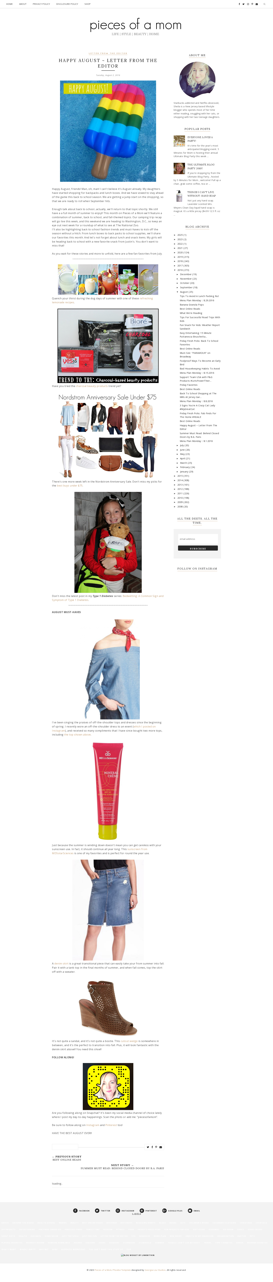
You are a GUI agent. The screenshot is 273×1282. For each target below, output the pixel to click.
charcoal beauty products (92, 386)
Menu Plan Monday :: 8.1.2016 (196, 441)
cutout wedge (129, 1041)
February (185, 467)
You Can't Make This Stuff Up (106, 1249)
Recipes (78, 1242)
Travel (208, 1242)
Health (23, 1236)
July (182, 445)
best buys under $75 (70, 485)
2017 (180, 265)
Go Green (228, 1229)
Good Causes (255, 1229)
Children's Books (199, 1223)
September (186, 287)
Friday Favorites (189, 384)
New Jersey (176, 1236)
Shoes (102, 1242)
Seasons (90, 1242)
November (186, 278)
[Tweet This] (148, 1147)
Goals (240, 1229)
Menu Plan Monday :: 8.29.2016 (197, 300)
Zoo (129, 1249)
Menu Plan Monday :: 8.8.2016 (196, 401)
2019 (180, 256)
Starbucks (129, 1242)
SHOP (88, 4)
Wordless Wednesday (73, 1249)
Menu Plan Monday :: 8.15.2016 (197, 372)
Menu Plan (160, 1236)
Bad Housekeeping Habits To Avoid (200, 368)
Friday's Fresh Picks (149, 1229)
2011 (180, 493)
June (183, 449)
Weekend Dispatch (257, 1242)
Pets (252, 1236)
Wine (55, 1249)
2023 (180, 239)
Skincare (114, 1242)
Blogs (162, 1223)
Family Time (93, 1229)
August (184, 291)
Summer (159, 1242)
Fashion (107, 1229)
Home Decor (51, 1236)
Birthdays (126, 1223)
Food (131, 1229)
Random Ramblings (59, 1242)
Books (173, 1223)
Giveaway (214, 1229)
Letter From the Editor (108, 53)
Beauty (74, 1223)
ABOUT (23, 4)
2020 (180, 252)
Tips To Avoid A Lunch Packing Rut (199, 296)
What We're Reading (191, 313)
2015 (180, 475)
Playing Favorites (11, 1242)
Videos (239, 1242)
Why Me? (44, 1249)
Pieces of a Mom (103, 1270)
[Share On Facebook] (152, 1147)
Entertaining (27, 1229)
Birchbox (111, 1223)
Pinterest (111, 1125)
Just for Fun (89, 1236)
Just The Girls (70, 1236)
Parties (241, 1236)
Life (133, 1236)
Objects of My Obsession (199, 1236)
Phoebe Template (122, 1270)
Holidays (36, 1236)
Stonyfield (145, 1242)
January (184, 471)
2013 (180, 484)
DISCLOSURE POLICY (67, 4)
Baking (63, 1223)
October (185, 282)
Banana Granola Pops (192, 304)
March (184, 462)
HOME (9, 4)
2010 (180, 497)
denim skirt (61, 963)
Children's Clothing (224, 1223)
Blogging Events (145, 1223)
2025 (180, 234)
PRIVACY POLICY (41, 4)
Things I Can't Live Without (184, 1242)
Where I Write (28, 1249)
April (183, 458)
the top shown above (77, 734)
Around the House (23, 1223)
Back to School (46, 1223)
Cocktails (261, 1223)
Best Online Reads (190, 308)
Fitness (120, 1229)
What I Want (8, 1249)
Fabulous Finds (73, 1229)
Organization (225, 1236)
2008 (180, 506)
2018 (180, 261)
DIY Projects (8, 1229)
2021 (180, 248)
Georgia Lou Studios (155, 1270)
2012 (180, 488)
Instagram (92, 1125)
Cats (182, 1223)
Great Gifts (8, 1236)
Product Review (35, 1242)
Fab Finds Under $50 (50, 1229)
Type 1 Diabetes (223, 1242)
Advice (5, 1223)
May (182, 453)
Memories (144, 1236)
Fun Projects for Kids (176, 1229)
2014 (180, 480)
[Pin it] (156, 1147)
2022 (180, 243)
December (186, 274)
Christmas (246, 1223)
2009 (180, 502)
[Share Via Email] (160, 1147)
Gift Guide (199, 1229)
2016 (180, 269)
